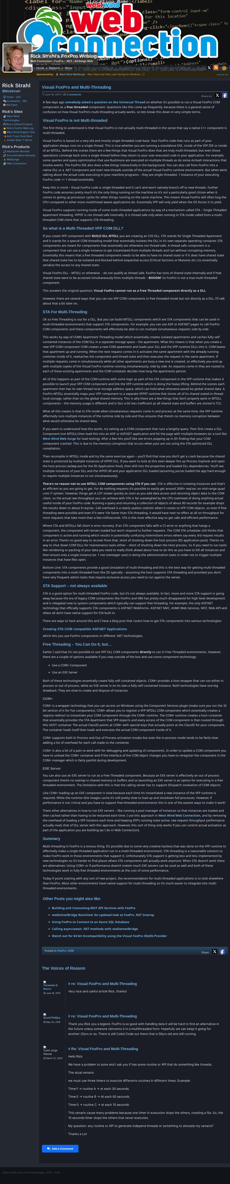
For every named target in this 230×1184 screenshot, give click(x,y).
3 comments (74, 94)
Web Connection (16, 163)
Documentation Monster (21, 155)
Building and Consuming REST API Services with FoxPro (93, 908)
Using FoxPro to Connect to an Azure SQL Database (90, 922)
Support (54, 68)
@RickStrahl (11, 91)
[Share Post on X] (215, 951)
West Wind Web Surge (59, 439)
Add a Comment (62, 1148)
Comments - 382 (16, 101)
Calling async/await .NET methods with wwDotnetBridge (95, 929)
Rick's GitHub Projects (19, 124)
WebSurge (12, 159)
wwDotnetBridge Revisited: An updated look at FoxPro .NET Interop (103, 915)
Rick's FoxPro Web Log (19, 128)
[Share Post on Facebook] (222, 951)
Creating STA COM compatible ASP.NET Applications (85, 629)
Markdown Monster (18, 151)
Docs (68, 68)
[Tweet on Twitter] (218, 94)
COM (71, 950)
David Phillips (51, 1017)
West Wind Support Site (20, 132)
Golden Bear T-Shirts (19, 140)
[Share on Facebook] (225, 94)
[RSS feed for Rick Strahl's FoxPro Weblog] (216, 67)
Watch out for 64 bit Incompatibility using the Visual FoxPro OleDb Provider (109, 936)
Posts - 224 (13, 97)
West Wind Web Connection (179, 815)
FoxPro (62, 950)
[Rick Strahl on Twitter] (209, 67)
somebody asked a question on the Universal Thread (105, 102)
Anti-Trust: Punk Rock (19, 136)
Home (40, 68)
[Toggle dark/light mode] (224, 68)
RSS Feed (11, 104)
